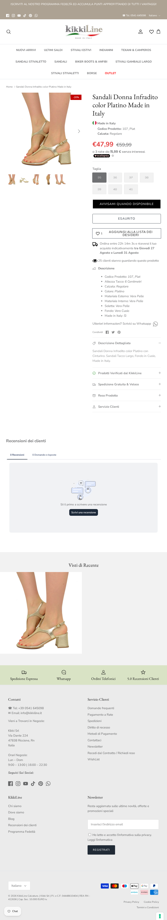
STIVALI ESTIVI (81, 50)
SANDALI (60, 62)
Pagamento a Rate (100, 715)
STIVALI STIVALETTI (65, 73)
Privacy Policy (131, 902)
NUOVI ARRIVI (26, 50)
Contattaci (94, 740)
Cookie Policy (151, 902)
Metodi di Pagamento (102, 734)
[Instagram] (13, 15)
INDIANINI (106, 50)
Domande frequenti (101, 708)
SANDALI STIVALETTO (30, 62)
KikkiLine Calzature (27, 895)
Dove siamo (16, 812)
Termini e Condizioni (148, 907)
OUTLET (110, 73)
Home (9, 86)
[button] (126, 204)
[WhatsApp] (36, 15)
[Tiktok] (24, 15)
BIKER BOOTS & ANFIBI (91, 62)
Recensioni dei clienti (22, 825)
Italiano (153, 15)
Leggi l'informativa (100, 840)
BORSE (92, 73)
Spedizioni (94, 721)
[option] (45, 131)
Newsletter (95, 746)
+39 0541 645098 (31, 708)
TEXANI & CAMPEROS (136, 50)
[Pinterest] (30, 15)
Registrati (101, 850)
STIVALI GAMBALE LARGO (133, 62)
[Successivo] (79, 131)
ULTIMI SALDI (53, 50)
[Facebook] (7, 15)
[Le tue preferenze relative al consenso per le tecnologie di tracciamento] (160, 916)
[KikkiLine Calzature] (83, 31)
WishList (94, 759)
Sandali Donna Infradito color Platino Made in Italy (43, 86)
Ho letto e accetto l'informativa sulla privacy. (122, 835)
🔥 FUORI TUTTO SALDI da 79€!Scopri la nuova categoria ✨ (83, 6)
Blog (11, 819)
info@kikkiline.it (31, 713)
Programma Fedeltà (21, 832)
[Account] (139, 31)
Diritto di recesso (99, 727)
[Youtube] (19, 15)
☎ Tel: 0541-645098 (134, 15)
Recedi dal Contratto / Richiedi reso (111, 753)
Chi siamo (14, 806)
